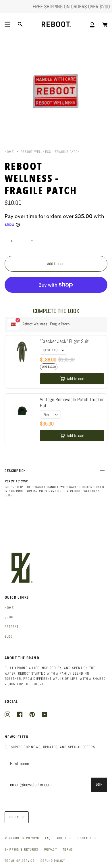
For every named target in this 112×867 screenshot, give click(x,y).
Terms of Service (20, 861)
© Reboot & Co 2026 (22, 838)
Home (9, 151)
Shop (9, 617)
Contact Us (87, 838)
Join (99, 784)
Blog (9, 636)
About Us (64, 838)
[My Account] (92, 24)
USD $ (14, 817)
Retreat (12, 626)
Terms (68, 849)
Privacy (50, 849)
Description (15, 470)
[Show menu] (7, 24)
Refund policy (52, 861)
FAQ (48, 838)
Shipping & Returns (21, 849)
